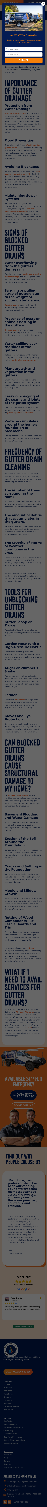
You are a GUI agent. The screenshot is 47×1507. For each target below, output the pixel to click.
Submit (23, 60)
